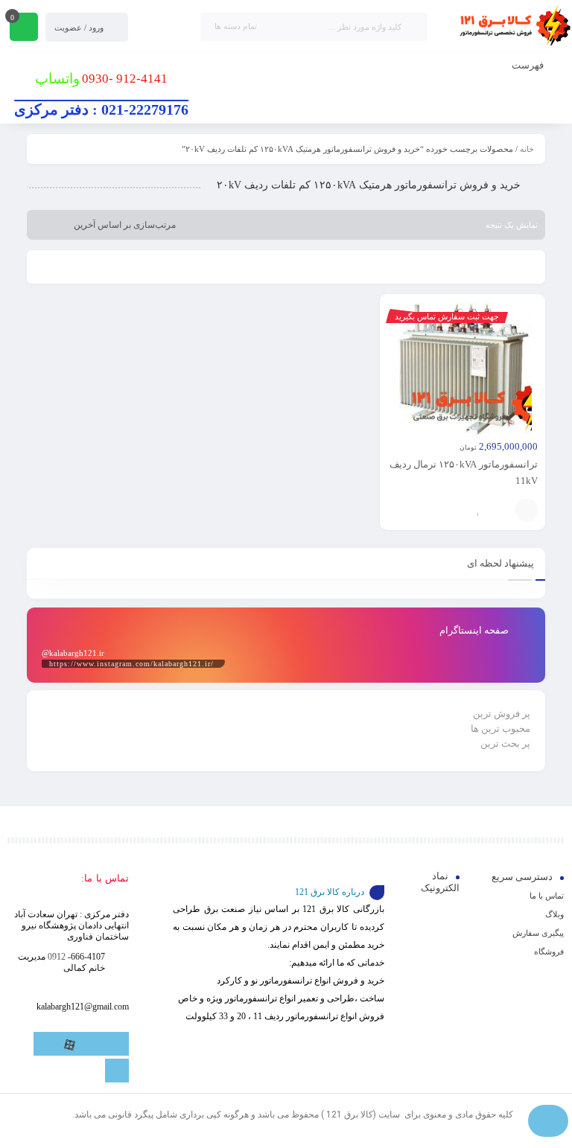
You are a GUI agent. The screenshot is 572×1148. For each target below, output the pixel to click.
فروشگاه (549, 951)
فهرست (529, 65)
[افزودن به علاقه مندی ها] (478, 510)
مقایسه (500, 510)
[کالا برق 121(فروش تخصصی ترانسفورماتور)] (512, 26)
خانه (527, 148)
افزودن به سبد (526, 510)
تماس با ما (547, 895)
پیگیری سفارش (538, 932)
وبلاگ (554, 914)
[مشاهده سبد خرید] (24, 28)
